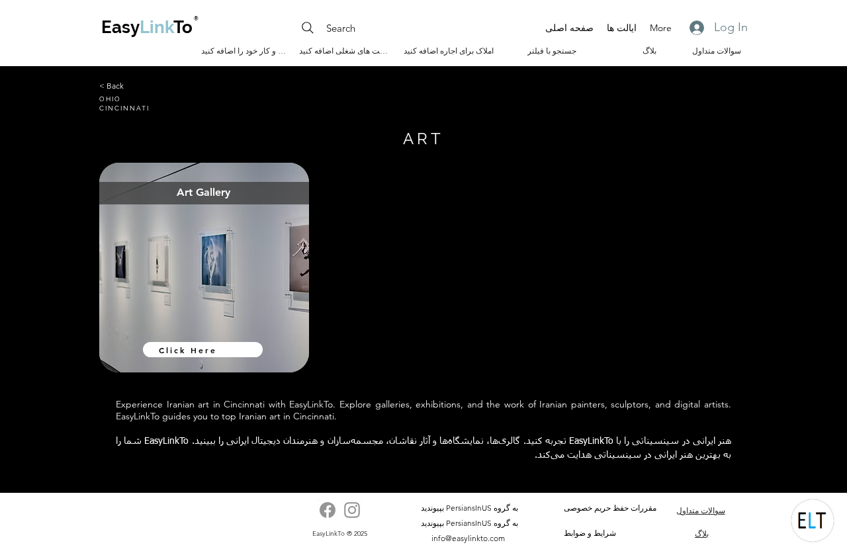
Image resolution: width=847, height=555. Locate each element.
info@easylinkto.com (468, 538)
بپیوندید (432, 508)
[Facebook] (327, 510)
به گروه (506, 508)
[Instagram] (352, 510)
